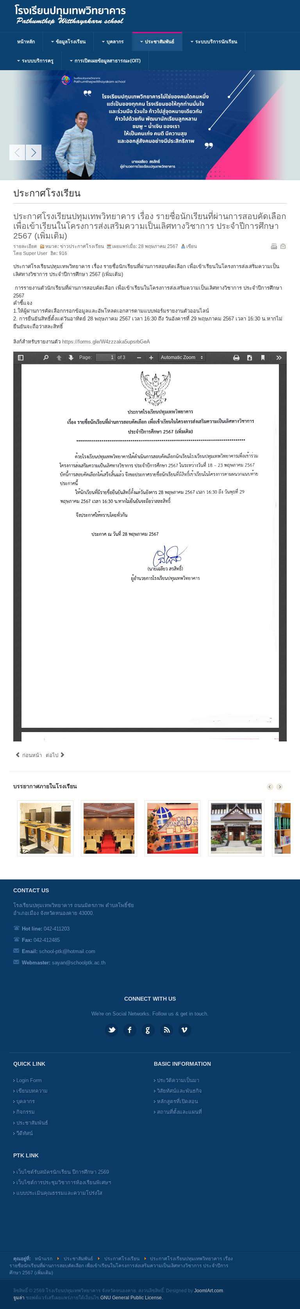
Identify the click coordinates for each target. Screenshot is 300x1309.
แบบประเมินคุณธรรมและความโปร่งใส (59, 1193)
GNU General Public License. (131, 1297)
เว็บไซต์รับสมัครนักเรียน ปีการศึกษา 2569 (62, 1172)
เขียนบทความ (32, 1091)
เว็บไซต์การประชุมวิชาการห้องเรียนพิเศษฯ (63, 1182)
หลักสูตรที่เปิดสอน (177, 1101)
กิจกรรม (25, 1112)
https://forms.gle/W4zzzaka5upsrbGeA (106, 342)
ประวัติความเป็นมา (178, 1080)
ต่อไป (53, 755)
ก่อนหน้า (31, 755)
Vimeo (185, 1030)
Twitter (111, 1030)
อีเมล (283, 246)
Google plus (148, 1030)
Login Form (29, 1080)
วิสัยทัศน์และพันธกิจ (179, 1091)
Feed (166, 1030)
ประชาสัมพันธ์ (32, 1123)
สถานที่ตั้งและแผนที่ (179, 1112)
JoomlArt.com (208, 1290)
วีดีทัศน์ (24, 1133)
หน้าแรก (43, 1258)
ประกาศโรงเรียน (121, 1258)
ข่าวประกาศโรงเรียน (82, 246)
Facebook (129, 1030)
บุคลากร (25, 1101)
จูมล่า (19, 1297)
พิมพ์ (274, 246)
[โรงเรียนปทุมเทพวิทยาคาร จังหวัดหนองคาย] (78, 15)
